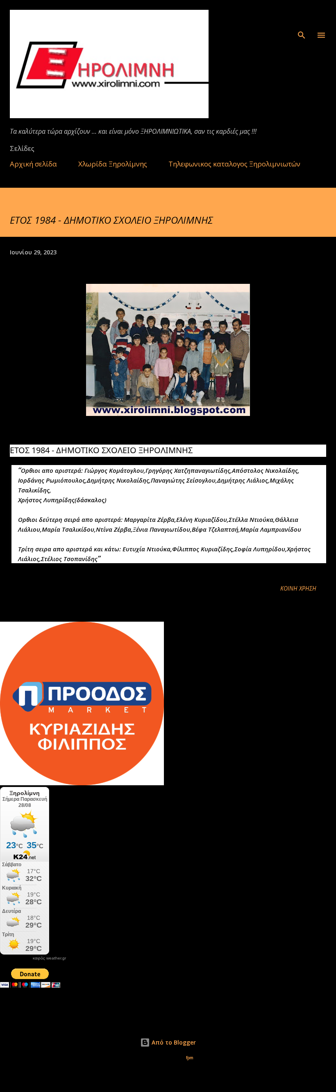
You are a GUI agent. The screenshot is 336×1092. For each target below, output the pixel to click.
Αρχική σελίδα (33, 164)
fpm (189, 1058)
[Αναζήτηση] (301, 15)
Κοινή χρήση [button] (298, 588)
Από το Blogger (173, 1042)
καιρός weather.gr (49, 958)
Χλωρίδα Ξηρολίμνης (112, 164)
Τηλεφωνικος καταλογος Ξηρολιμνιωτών (234, 164)
